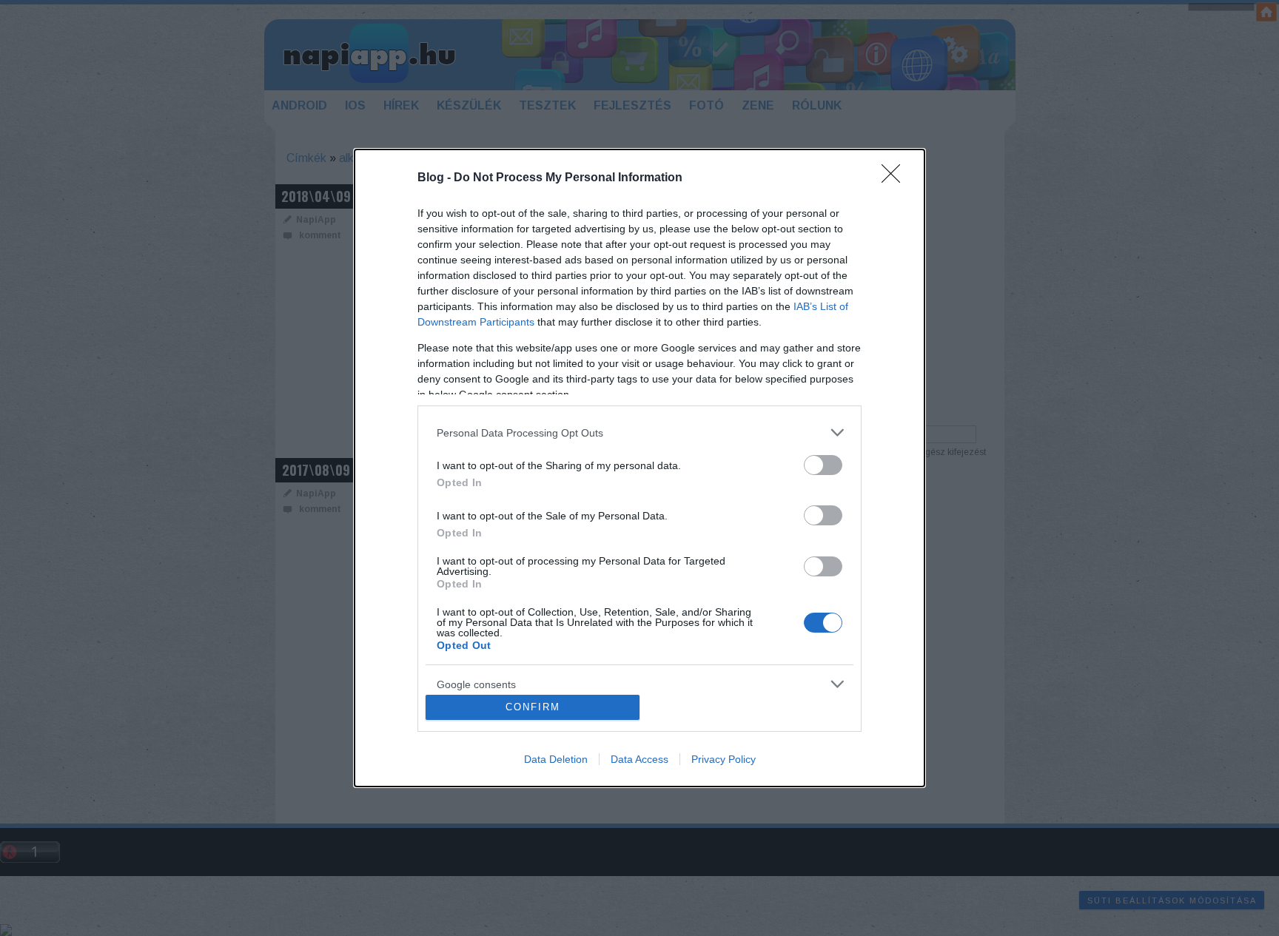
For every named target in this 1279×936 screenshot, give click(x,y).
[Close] (896, 178)
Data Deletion (556, 759)
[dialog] (639, 468)
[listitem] (639, 432)
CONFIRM (533, 707)
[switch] (823, 465)
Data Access (639, 759)
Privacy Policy (723, 759)
